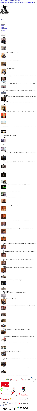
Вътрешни (15, 0)
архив (11, 0)
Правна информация (18, 0)
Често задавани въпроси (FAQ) (5, 0)
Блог (2, 33)
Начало (2, 19)
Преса (10, 0)
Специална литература (3, 24)
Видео (3, 27)
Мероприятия (3, 30)
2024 (8, 0)
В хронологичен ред (3, 35)
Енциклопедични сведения (4, 28)
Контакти (1, 0)
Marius (2, 31)
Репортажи (3, 25)
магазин (13, 0)
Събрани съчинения (3, 22)
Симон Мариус (3, 20)
